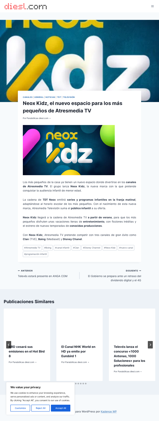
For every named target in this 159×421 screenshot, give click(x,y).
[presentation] (27, 324)
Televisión (69, 97)
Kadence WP (109, 411)
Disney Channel (91, 247)
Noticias (50, 97)
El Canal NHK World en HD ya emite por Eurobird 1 (78, 351)
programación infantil (35, 254)
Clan (76, 247)
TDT (59, 97)
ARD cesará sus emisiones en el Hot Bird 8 (27, 351)
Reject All (40, 408)
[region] (40, 398)
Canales (27, 97)
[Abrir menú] (152, 6)
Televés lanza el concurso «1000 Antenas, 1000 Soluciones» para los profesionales (129, 356)
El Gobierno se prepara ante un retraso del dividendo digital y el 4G (114, 275)
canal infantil (62, 247)
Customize (20, 408)
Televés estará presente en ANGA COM (42, 273)
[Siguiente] (150, 344)
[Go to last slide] (8, 344)
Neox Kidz (109, 247)
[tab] (76, 383)
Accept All (60, 408)
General (39, 97)
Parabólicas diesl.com (37, 118)
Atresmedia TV (32, 247)
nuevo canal (126, 247)
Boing (47, 247)
